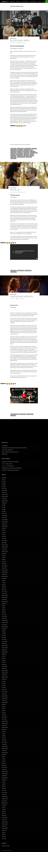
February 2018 (4, 691)
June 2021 (4, 607)
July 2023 (3, 555)
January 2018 (4, 693)
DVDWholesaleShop (5, 467)
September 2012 (5, 828)
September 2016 (5, 727)
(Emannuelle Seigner (28, 329)
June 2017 (4, 708)
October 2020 (4, 624)
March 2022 (4, 588)
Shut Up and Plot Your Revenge (13, 461)
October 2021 (4, 599)
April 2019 (4, 662)
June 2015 (4, 758)
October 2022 (4, 574)
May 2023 (3, 559)
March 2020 (4, 639)
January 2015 (4, 769)
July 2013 (3, 807)
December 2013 (5, 796)
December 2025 (5, 494)
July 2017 (3, 706)
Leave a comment (22, 42)
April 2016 (4, 737)
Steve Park (32, 155)
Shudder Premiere (33, 1)
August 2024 (4, 528)
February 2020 (4, 641)
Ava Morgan (4, 461)
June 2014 (4, 784)
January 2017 (4, 719)
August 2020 (4, 628)
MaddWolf (13, 154)
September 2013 (5, 802)
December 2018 (5, 670)
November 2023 (5, 546)
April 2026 (4, 486)
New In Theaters (13, 38)
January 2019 (4, 668)
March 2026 (4, 488)
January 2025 (4, 517)
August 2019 (4, 653)
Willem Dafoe (13, 158)
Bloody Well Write (20, 40)
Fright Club (18, 1)
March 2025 (4, 513)
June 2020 (4, 632)
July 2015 (3, 756)
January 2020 (4, 643)
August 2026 (4, 477)
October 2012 (4, 826)
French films (13, 270)
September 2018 (5, 677)
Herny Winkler (26, 151)
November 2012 (5, 823)
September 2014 (5, 777)
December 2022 (5, 570)
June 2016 (4, 733)
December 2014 (5, 771)
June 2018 (4, 683)
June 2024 (4, 532)
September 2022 (5, 576)
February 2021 (4, 616)
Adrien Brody (13, 148)
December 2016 (5, 721)
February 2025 (4, 515)
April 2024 (4, 536)
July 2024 (3, 530)
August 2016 (4, 729)
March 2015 (4, 765)
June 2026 (4, 481)
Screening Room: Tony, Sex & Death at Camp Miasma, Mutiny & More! (14, 447)
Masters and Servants (21, 296)
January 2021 (4, 618)
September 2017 (5, 702)
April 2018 (4, 687)
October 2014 (4, 775)
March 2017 (4, 714)
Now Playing (12, 1)
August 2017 (4, 704)
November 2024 (5, 521)
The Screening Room (25, 1)
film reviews (13, 151)
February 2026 (4, 490)
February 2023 (4, 565)
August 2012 (4, 830)
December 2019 (5, 645)
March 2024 (4, 538)
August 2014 (4, 779)
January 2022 (4, 593)
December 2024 (5, 519)
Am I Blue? (15, 190)
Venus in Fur (13, 415)
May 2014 (3, 786)
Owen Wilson (13, 155)
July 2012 (3, 832)
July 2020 (3, 630)
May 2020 (3, 635)
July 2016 (3, 731)
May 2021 (3, 609)
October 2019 (4, 649)
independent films (20, 270)
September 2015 (5, 752)
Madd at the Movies (33, 152)
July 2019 (3, 656)
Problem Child (4, 454)
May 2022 (3, 584)
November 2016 (5, 723)
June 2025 (4, 507)
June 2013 (4, 809)
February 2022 (4, 591)
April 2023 (4, 561)
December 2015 (5, 746)
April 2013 (4, 813)
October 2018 (4, 674)
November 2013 (5, 798)
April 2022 (4, 586)
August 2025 (4, 502)
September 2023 (5, 551)
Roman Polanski (25, 312)
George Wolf (19, 151)
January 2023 (4, 567)
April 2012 (4, 836)
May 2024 (3, 534)
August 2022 (4, 578)
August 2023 (4, 553)
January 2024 (4, 542)
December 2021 (5, 595)
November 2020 (5, 622)
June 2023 (4, 557)
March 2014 (4, 790)
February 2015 (4, 767)
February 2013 (4, 817)
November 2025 (5, 496)
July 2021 (3, 605)
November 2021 (5, 597)
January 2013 (4, 819)
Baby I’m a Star (9, 463)
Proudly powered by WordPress (7, 850)
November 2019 (5, 647)
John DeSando (4, 470)
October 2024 (4, 523)
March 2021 (4, 614)
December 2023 (5, 544)
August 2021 (4, 603)
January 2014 (4, 794)
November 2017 (5, 698)
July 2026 (3, 479)
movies (32, 154)
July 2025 (3, 504)
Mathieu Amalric (20, 154)
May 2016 (3, 735)
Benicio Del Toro (28, 148)
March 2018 (4, 689)
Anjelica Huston (20, 148)
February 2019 (4, 666)
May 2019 (3, 660)
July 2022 (3, 580)
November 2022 (5, 572)
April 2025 (4, 511)
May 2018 (3, 685)
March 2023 (4, 563)
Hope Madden (32, 151)
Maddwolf (4, 1)
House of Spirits (5, 445)
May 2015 (3, 760)
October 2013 (4, 800)
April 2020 (4, 637)
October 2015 (4, 750)
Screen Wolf (26, 155)
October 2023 (4, 549)
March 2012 (4, 838)
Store (43, 1)
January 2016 (4, 744)
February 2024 (4, 540)
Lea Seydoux (20, 152)
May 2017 (3, 710)
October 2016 (4, 725)
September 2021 (5, 601)
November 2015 (5, 748)
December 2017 (5, 695)
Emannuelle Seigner (14, 414)
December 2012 (5, 821)
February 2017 (4, 716)
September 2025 (5, 500)
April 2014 (4, 788)
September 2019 (5, 651)
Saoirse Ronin (20, 155)
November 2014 (5, 773)
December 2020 (5, 620)
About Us (39, 1)
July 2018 (3, 681)
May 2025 (3, 509)
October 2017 (4, 700)
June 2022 (4, 582)
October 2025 (4, 498)
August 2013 (4, 805)
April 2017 (4, 712)
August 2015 (4, 754)
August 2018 (4, 679)
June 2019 (4, 658)
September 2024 (5, 525)
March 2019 (4, 664)
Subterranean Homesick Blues (16, 467)
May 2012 (3, 834)
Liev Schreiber (26, 152)
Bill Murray (34, 148)
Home (8, 1)
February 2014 (4, 792)
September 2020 (5, 626)
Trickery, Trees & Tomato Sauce (7, 449)
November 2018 (5, 672)
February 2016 (4, 742)
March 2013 (4, 815)
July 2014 (3, 781)
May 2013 (3, 811)
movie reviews (26, 154)
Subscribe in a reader (6, 845)
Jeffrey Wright (13, 152)
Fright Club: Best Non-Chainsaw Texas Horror (10, 451)
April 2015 (4, 763)
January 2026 (4, 492)
